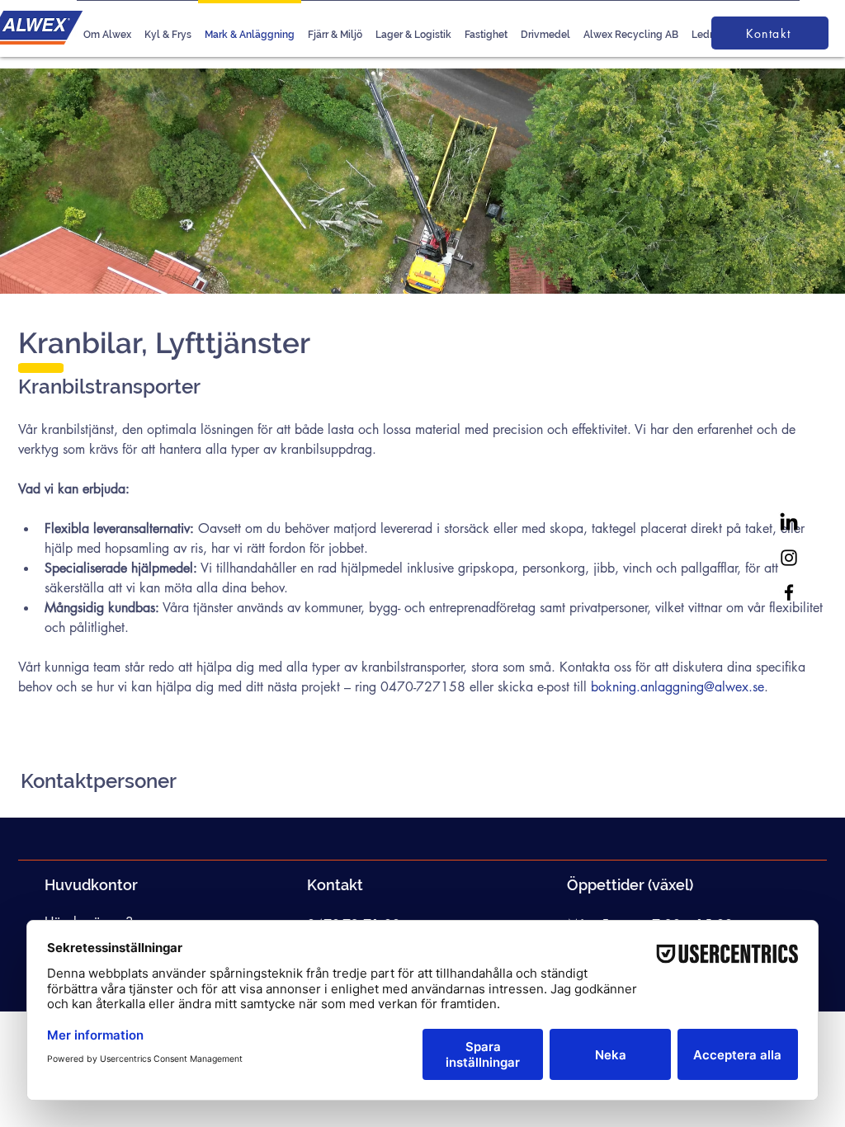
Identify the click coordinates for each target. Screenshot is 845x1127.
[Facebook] (789, 592)
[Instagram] (789, 557)
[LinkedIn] (789, 523)
